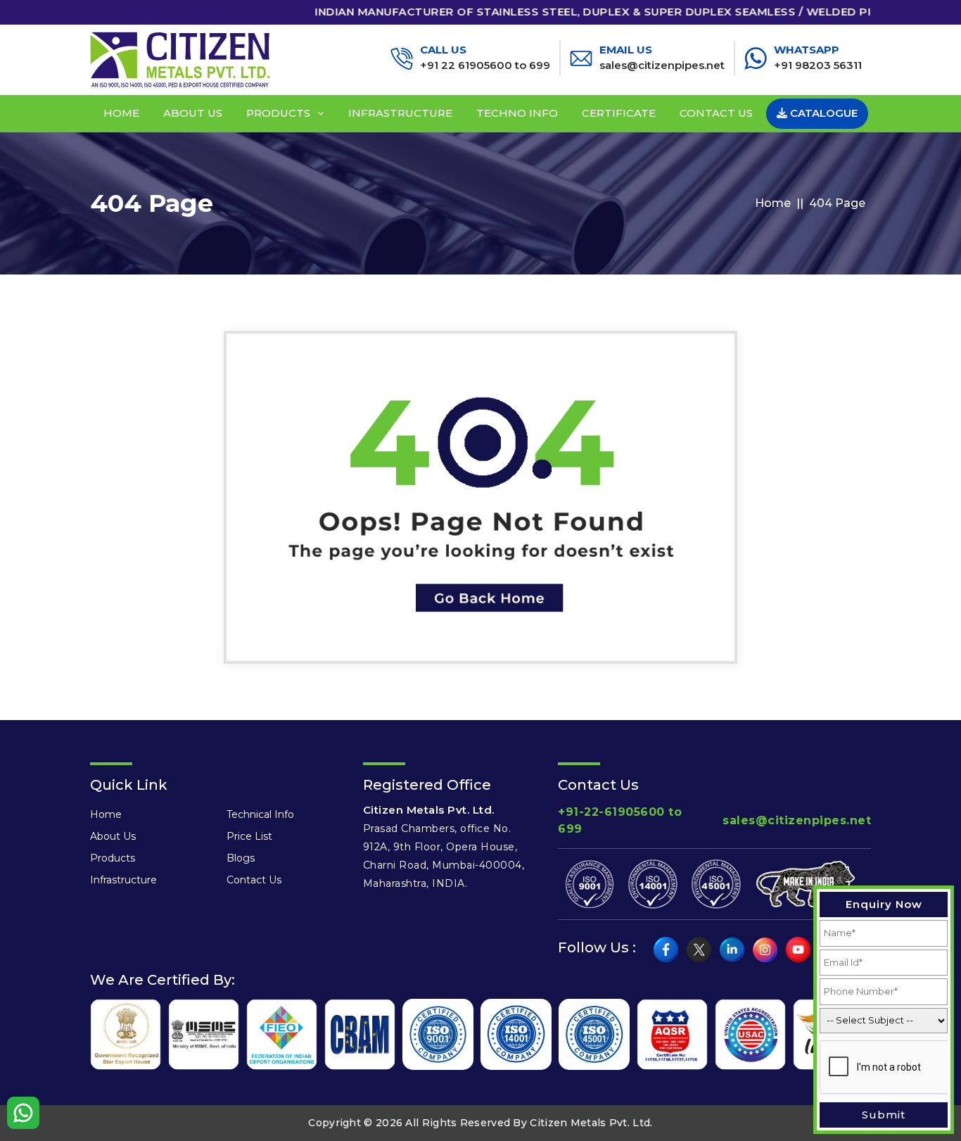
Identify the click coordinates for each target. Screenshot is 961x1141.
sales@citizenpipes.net (662, 58)
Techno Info (517, 113)
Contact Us (716, 113)
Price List (249, 836)
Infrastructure (400, 113)
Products (278, 113)
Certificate (619, 113)
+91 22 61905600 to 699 (485, 58)
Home (121, 113)
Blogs (241, 858)
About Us (192, 113)
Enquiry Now (884, 904)
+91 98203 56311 (818, 58)
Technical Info (260, 814)
